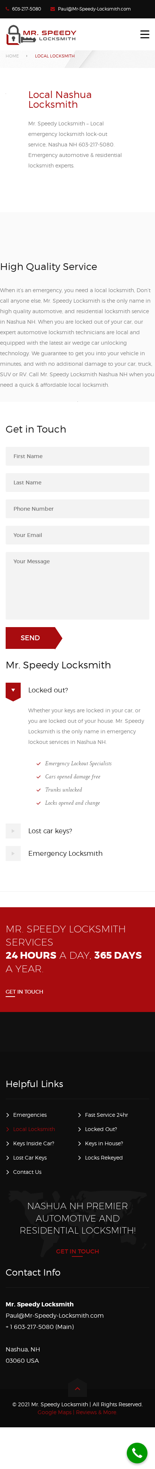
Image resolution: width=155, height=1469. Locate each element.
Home (12, 56)
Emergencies (30, 1115)
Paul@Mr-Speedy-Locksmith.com (94, 9)
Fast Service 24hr (106, 1115)
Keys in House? (104, 1143)
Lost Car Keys (30, 1157)
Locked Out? (101, 1129)
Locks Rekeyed (104, 1157)
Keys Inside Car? (33, 1143)
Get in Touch (24, 991)
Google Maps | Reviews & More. (77, 1412)
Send (30, 638)
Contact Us (27, 1172)
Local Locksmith (34, 1129)
